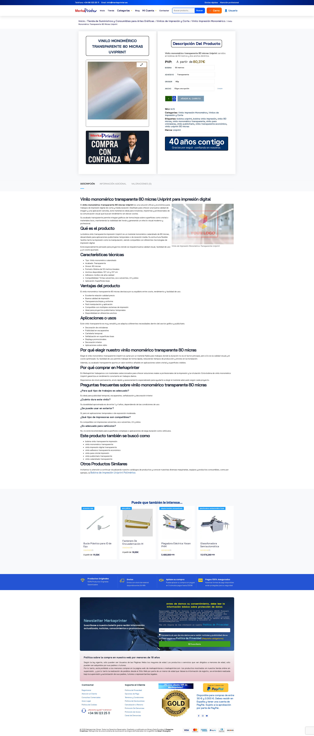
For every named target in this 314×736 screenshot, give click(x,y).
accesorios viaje (88, 508)
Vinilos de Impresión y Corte (172, 21)
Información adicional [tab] (113, 183)
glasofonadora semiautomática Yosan (212, 508)
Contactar (164, 10)
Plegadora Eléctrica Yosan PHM (176, 545)
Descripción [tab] (87, 183)
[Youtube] (207, 716)
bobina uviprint (184, 118)
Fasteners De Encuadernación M (132, 542)
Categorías (124, 10)
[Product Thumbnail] (141, 64)
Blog (137, 10)
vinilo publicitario (185, 123)
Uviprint (177, 130)
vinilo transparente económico (211, 123)
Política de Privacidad (215, 624)
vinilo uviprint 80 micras (177, 126)
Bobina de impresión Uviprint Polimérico (112, 472)
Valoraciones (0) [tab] (141, 183)
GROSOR (168, 82)
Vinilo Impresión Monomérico (208, 21)
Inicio (102, 10)
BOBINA (168, 68)
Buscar (199, 10)
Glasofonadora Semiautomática (209, 545)
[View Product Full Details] (98, 538)
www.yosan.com (89, 476)
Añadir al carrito (191, 98)
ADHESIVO (169, 75)
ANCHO (168, 89)
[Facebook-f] (198, 716)
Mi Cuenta (149, 10)
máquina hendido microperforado (172, 508)
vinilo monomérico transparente (189, 121)
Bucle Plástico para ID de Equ (97, 545)
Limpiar (219, 88)
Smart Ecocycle (163, 731)
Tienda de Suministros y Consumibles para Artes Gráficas (120, 21)
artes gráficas (126, 508)
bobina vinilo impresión (204, 118)
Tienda (111, 10)
